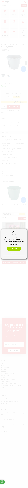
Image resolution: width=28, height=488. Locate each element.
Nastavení (14, 253)
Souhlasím (14, 249)
